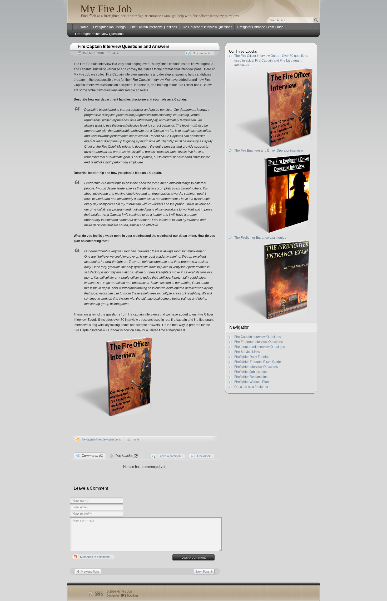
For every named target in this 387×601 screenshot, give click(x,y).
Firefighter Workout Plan (251, 382)
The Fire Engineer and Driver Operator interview (268, 150)
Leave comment (193, 557)
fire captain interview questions (101, 439)
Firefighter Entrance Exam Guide (260, 27)
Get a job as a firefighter (251, 387)
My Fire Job (106, 9)
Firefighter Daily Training (252, 357)
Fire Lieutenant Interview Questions (207, 27)
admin (115, 53)
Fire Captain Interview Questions (153, 27)
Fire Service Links (247, 352)
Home (84, 27)
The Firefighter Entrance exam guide (260, 237)
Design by (122, 595)
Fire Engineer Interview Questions (99, 34)
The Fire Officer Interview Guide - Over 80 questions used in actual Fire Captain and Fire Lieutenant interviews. (271, 60)
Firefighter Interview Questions (256, 367)
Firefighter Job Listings (109, 27)
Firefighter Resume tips (250, 377)
